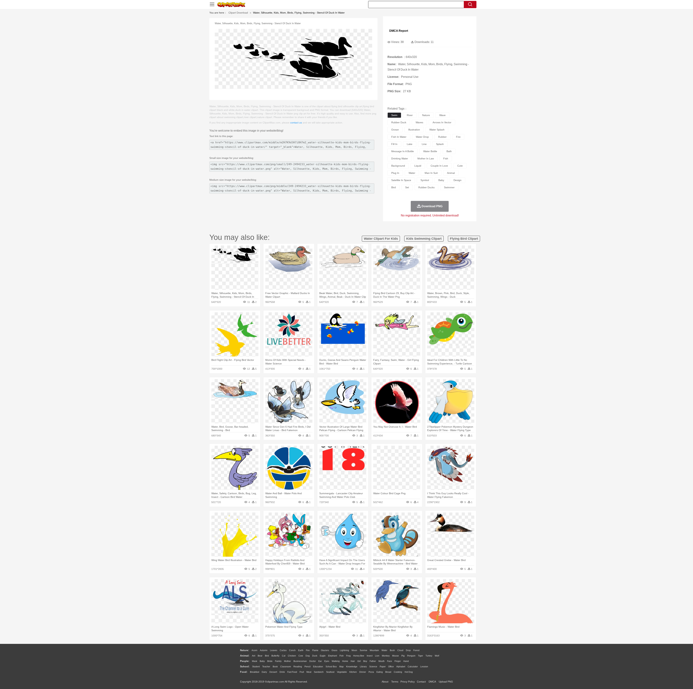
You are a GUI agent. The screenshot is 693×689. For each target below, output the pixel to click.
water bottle (430, 151)
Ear (320, 661)
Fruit (302, 672)
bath (449, 151)
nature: (244, 650)
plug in (395, 172)
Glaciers (325, 650)
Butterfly (275, 656)
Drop (408, 650)
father (373, 661)
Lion (377, 656)
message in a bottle (402, 151)
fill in (394, 144)
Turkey (429, 656)
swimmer (449, 187)
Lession (424, 666)
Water (384, 650)
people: (244, 661)
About (385, 681)
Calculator (413, 666)
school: (245, 666)
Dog (308, 656)
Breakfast (254, 672)
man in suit (431, 172)
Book (275, 666)
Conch (292, 650)
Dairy (264, 672)
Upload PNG (446, 681)
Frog (348, 656)
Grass (334, 650)
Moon (354, 650)
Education (318, 666)
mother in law (425, 158)
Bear (260, 656)
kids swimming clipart (424, 238)
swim (394, 115)
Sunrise (363, 650)
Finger (398, 661)
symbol (424, 180)
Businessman (300, 661)
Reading (297, 666)
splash (440, 144)
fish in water (398, 136)
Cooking (398, 672)
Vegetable (342, 672)
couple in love (439, 165)
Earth (300, 650)
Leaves (273, 650)
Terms (394, 681)
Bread (388, 672)
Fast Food (292, 672)
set (407, 187)
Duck (314, 656)
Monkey (386, 656)
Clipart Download (238, 12)
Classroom (285, 666)
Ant (253, 656)
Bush (392, 650)
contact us (296, 122)
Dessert (273, 672)
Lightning (344, 650)
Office (391, 666)
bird (393, 187)
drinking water (399, 158)
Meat (308, 672)
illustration (414, 129)
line (424, 144)
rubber (442, 136)
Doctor (312, 661)
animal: (244, 655)
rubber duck (398, 122)
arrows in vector (442, 122)
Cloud (400, 650)
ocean (395, 129)
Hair (353, 661)
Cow (300, 656)
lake (409, 144)
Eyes (326, 661)
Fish (341, 656)
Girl (359, 661)
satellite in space (401, 180)
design (457, 180)
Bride (270, 661)
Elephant (332, 656)
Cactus (283, 650)
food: (243, 671)
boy (365, 661)
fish (445, 158)
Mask (254, 661)
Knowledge (351, 666)
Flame (315, 650)
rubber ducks (426, 187)
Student (256, 666)
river (410, 115)
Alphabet (400, 666)
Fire (308, 650)
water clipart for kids (381, 238)
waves (419, 122)
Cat (283, 656)
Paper (383, 666)
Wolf (437, 656)
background (398, 165)
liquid (417, 165)
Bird (267, 656)
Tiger (420, 656)
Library (363, 666)
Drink (282, 672)
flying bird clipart (464, 238)
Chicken (292, 656)
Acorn (254, 650)
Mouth (381, 661)
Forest (416, 650)
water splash (436, 129)
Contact (421, 681)
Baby (262, 661)
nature (426, 115)
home (345, 661)
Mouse (395, 656)
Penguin (411, 656)
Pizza (371, 672)
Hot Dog (409, 672)
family (278, 661)
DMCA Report (398, 30)
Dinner (362, 672)
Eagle (323, 656)
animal (451, 172)
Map (341, 666)
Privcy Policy (407, 681)
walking (336, 661)
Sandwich (319, 672)
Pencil (307, 666)
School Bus (331, 666)
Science (373, 666)
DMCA (432, 681)
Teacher (266, 666)
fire (458, 136)
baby (441, 180)
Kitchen (353, 672)
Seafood (330, 672)
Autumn (263, 650)
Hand (406, 661)
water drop (422, 136)
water (412, 172)
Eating (379, 672)
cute (460, 165)
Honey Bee (358, 656)
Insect (369, 656)
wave (442, 115)
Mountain (374, 650)
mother (287, 661)
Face (389, 661)
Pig (403, 656)
